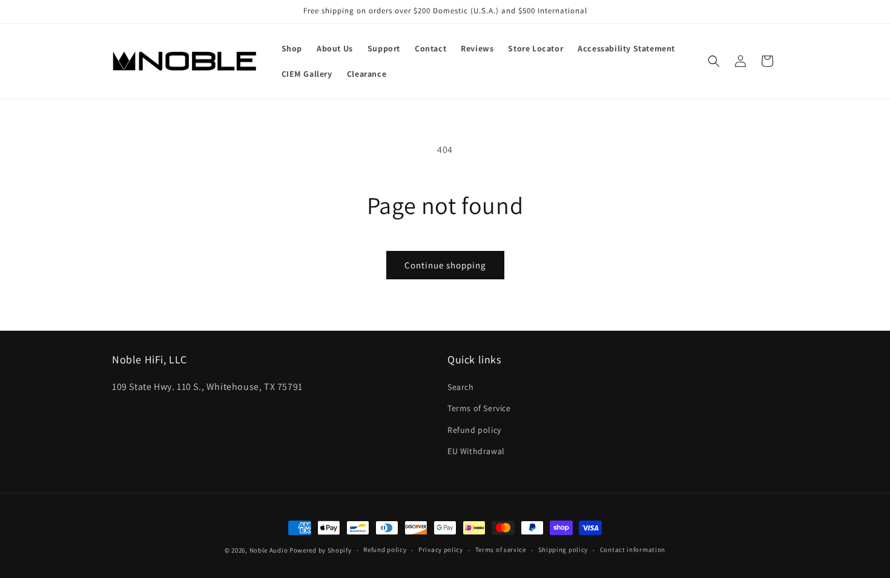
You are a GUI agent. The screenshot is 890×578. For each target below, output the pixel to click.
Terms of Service (479, 408)
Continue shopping (445, 265)
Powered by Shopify (320, 550)
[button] (713, 61)
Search (460, 387)
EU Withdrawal (476, 451)
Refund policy (474, 429)
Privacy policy (440, 549)
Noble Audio (268, 550)
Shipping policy (563, 549)
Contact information (632, 549)
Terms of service (500, 549)
